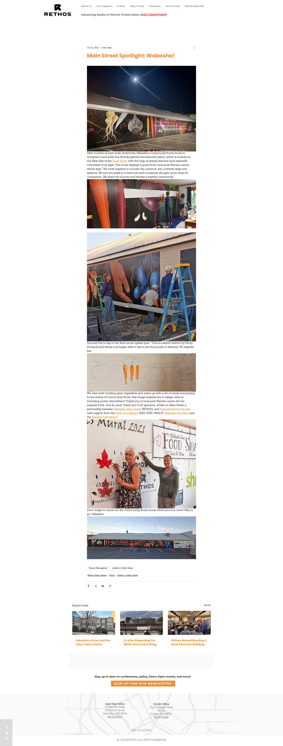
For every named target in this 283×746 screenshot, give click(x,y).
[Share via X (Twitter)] (95, 585)
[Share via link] (110, 585)
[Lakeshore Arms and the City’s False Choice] (93, 623)
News (112, 576)
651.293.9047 (114, 717)
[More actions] (194, 48)
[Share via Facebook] (88, 585)
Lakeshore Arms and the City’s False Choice (93, 642)
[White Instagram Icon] (7, 738)
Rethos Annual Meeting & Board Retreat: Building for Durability (188, 642)
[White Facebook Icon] (7, 728)
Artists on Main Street (122, 568)
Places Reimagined (98, 568)
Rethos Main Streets (97, 576)
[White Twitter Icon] (7, 733)
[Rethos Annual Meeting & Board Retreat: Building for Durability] (189, 623)
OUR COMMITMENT (153, 14)
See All (207, 605)
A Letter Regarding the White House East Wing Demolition (140, 642)
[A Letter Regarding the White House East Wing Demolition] (141, 623)
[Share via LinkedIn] (102, 585)
